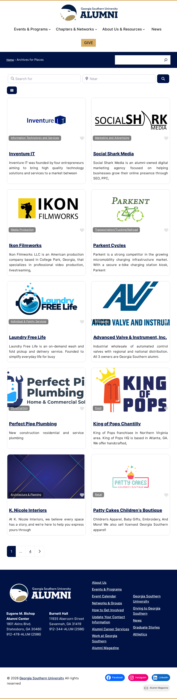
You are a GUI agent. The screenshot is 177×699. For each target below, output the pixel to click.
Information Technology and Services (35, 137)
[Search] (165, 59)
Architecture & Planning (26, 494)
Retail (98, 494)
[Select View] (12, 90)
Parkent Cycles (109, 245)
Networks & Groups (107, 603)
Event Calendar (104, 596)
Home (10, 59)
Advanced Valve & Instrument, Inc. (130, 337)
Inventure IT (22, 153)
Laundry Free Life (27, 337)
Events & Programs (107, 589)
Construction (19, 408)
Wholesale (101, 321)
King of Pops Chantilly (117, 423)
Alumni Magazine (105, 648)
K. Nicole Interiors (28, 510)
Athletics (140, 634)
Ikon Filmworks (25, 245)
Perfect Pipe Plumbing (33, 423)
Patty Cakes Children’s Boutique (127, 510)
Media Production (22, 229)
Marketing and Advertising (112, 137)
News (137, 620)
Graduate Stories (146, 627)
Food (98, 408)
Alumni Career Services (110, 629)
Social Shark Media (113, 153)
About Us (99, 583)
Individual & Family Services (28, 321)
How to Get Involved (108, 610)
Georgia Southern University (41, 678)
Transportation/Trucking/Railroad (116, 229)
